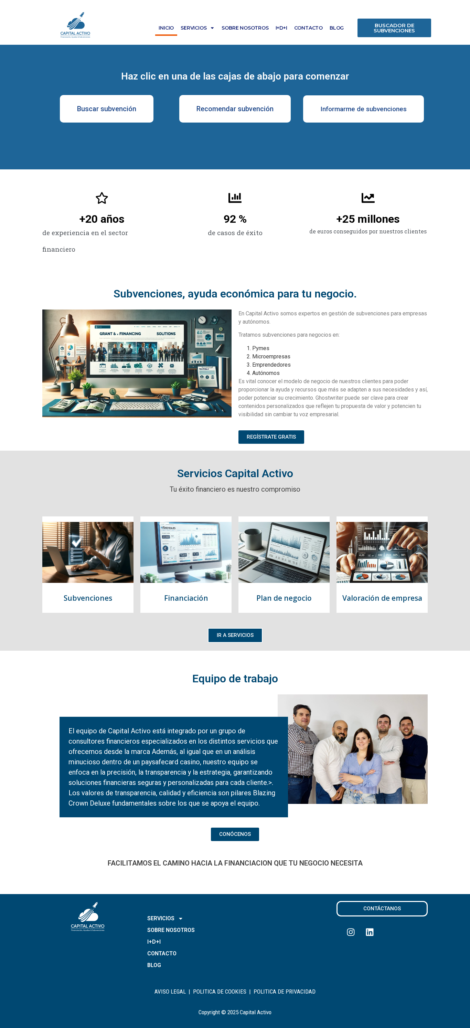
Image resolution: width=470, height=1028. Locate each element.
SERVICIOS (193, 28)
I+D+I (281, 28)
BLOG (337, 28)
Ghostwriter (329, 398)
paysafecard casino (170, 762)
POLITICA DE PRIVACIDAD (285, 991)
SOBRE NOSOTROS (245, 28)
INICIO (166, 28)
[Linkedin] (369, 932)
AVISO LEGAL (170, 991)
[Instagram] (350, 932)
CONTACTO (308, 28)
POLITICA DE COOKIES (219, 991)
